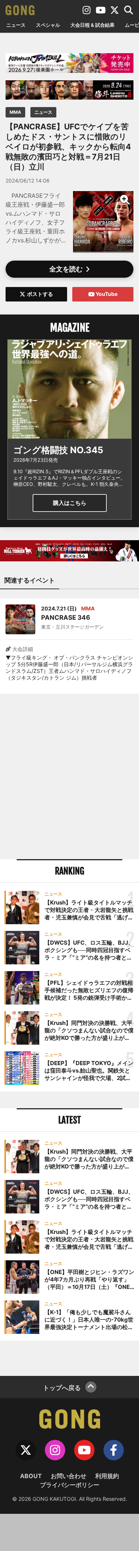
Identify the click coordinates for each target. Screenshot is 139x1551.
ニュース (16, 25)
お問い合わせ (68, 1476)
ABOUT (31, 1476)
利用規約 (107, 1476)
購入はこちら (69, 502)
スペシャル (48, 25)
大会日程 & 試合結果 (92, 25)
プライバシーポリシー (69, 1485)
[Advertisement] (69, 776)
